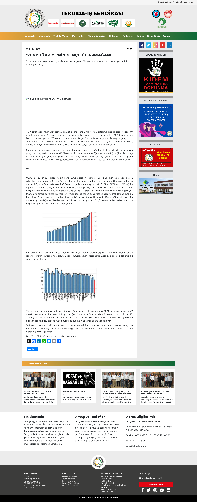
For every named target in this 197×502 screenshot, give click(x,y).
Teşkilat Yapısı (60, 36)
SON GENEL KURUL (32, 483)
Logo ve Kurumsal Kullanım (35, 485)
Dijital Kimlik (153, 36)
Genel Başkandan (107, 479)
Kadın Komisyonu (108, 492)
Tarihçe (27, 477)
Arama (166, 36)
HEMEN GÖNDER (156, 484)
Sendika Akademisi (69, 477)
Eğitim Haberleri (107, 483)
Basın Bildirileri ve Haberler (111, 477)
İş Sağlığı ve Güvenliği (70, 485)
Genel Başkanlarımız (32, 479)
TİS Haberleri (106, 481)
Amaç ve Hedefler (31, 481)
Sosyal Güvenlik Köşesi (71, 483)
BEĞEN (33, 349)
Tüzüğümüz (29, 487)
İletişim (141, 36)
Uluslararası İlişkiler (108, 489)
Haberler (114, 36)
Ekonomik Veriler (97, 36)
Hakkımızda (44, 36)
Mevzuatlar (78, 36)
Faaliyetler (127, 36)
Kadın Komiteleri (69, 481)
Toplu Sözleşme (68, 479)
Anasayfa (30, 36)
